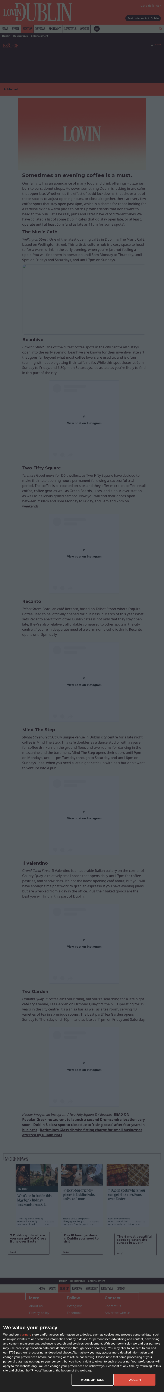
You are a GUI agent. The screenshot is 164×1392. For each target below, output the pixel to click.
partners (25, 1334)
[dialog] (82, 1355)
